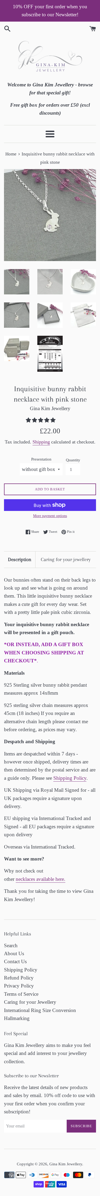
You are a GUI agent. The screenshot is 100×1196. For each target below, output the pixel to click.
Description (19, 559)
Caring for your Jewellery (30, 1002)
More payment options (50, 516)
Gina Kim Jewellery (65, 1164)
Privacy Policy (19, 986)
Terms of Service (21, 994)
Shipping (41, 442)
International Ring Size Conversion (40, 1010)
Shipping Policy (69, 778)
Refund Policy (19, 978)
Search (11, 945)
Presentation (41, 459)
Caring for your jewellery (66, 559)
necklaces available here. (40, 879)
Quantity (73, 460)
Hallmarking (17, 1018)
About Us (14, 953)
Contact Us (15, 961)
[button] (41, 420)
